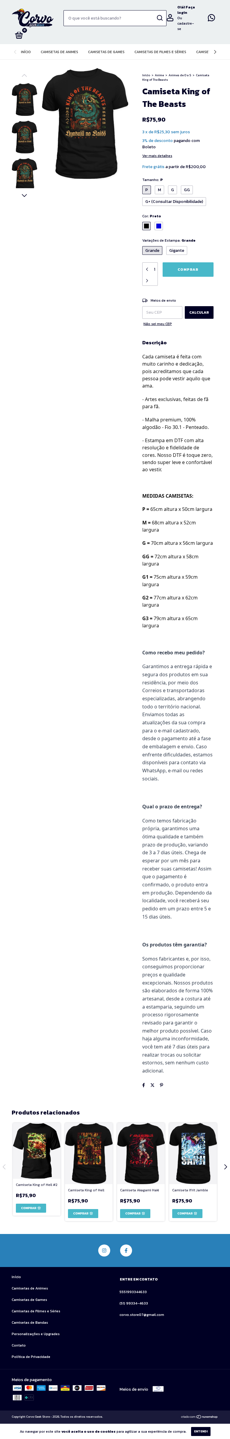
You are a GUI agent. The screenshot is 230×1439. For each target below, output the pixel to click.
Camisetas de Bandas (30, 1322)
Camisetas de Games (106, 52)
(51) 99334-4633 (133, 1303)
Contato (19, 1345)
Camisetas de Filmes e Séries (160, 52)
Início (26, 52)
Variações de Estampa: (169, 240)
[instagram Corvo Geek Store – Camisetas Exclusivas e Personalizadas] (104, 1250)
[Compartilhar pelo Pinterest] (161, 1085)
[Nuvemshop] (199, 1417)
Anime (159, 75)
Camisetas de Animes (59, 52)
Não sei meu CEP (157, 324)
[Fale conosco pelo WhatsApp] (211, 19)
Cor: (151, 216)
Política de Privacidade (31, 1356)
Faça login (186, 10)
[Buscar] (159, 18)
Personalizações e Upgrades (36, 1334)
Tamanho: (152, 180)
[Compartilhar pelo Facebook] (143, 1085)
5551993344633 (133, 1292)
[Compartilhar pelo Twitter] (152, 1085)
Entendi (201, 1431)
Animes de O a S (180, 75)
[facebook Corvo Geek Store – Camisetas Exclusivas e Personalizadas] (126, 1250)
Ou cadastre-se (185, 23)
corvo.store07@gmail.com (141, 1314)
